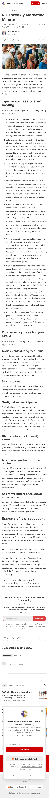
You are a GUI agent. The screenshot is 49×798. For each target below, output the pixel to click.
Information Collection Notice (32, 767)
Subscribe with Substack (26, 759)
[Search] (44, 685)
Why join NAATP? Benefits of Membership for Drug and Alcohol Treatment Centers (16, 696)
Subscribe (35, 3)
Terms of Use (37, 764)
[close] (42, 711)
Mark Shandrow (14, 32)
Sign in (44, 3)
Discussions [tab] (20, 685)
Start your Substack (18, 787)
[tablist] (12, 655)
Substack (12, 793)
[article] (24, 698)
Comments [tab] (7, 656)
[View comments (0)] (12, 39)
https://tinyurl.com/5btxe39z (27, 586)
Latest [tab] (10, 685)
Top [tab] (4, 685)
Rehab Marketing (10, 11)
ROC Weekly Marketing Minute (17, 692)
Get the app (36, 787)
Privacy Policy (26, 769)
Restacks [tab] (17, 656)
